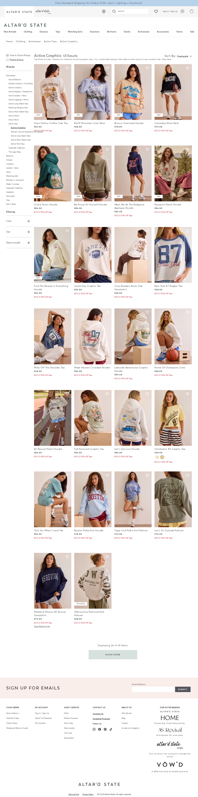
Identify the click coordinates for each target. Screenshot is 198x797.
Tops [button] (8, 200)
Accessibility (69, 738)
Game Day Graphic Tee (87, 286)
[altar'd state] (25, 25)
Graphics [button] (10, 164)
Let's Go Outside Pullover (169, 530)
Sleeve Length (13, 242)
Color (9, 221)
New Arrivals (10, 31)
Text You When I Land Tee (48, 530)
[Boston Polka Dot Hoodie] (93, 499)
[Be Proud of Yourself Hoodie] (93, 173)
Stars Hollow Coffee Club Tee (51, 123)
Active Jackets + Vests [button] (17, 96)
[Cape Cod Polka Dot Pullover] (133, 499)
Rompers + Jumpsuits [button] (15, 180)
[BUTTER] (162, 457)
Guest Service (71, 707)
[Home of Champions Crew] (173, 336)
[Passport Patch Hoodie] (173, 173)
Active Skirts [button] (14, 120)
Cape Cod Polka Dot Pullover (131, 530)
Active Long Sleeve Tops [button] (18, 104)
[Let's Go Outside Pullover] (173, 499)
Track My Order (12, 718)
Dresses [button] (9, 160)
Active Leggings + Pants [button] (18, 100)
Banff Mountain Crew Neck (89, 123)
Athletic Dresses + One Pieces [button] (21, 84)
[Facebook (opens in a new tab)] (99, 729)
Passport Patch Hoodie (168, 204)
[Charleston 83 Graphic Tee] (173, 418)
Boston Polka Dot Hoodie (88, 530)
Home (179, 31)
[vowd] (170, 764)
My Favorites (40, 723)
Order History (11, 723)
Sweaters (94, 31)
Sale (192, 31)
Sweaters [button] (10, 192)
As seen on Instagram (130, 728)
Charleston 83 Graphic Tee (170, 449)
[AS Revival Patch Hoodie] (52, 418)
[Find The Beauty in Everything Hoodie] (52, 255)
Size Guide (68, 723)
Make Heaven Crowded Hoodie (92, 367)
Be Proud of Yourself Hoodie (90, 204)
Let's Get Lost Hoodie (127, 449)
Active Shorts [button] (14, 116)
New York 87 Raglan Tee (169, 286)
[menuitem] (10, 32)
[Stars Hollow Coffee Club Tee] (52, 92)
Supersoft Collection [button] (17, 148)
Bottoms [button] (9, 156)
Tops (57, 31)
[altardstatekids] (43, 11)
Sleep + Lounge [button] (12, 184)
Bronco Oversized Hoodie (129, 123)
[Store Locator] (104, 11)
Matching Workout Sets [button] (18, 108)
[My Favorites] (156, 11)
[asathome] (170, 715)
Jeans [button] (8, 172)
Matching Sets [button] (12, 176)
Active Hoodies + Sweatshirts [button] (20, 92)
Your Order (12, 707)
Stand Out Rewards (43, 718)
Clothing (28, 31)
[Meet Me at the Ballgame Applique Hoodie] (133, 173)
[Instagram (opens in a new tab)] (94, 729)
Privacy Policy (88, 794)
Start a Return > (13, 713)
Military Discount (71, 718)
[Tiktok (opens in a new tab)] (111, 729)
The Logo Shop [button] (15, 152)
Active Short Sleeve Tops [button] (18, 112)
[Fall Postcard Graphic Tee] (93, 418)
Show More (113, 654)
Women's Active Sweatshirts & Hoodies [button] (27, 132)
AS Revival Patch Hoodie (48, 449)
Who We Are (127, 713)
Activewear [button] (10, 75)
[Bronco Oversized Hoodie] (133, 92)
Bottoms (111, 31)
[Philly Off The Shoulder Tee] (52, 336)
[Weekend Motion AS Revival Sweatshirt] (52, 581)
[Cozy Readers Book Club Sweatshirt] (133, 255)
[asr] (170, 729)
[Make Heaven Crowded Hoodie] (93, 336)
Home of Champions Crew (170, 367)
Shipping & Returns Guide (17, 728)
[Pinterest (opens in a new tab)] (105, 729)
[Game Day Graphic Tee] (93, 255)
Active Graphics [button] (15, 88)
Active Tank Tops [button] (18, 144)
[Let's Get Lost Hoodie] (133, 418)
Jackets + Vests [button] (12, 168)
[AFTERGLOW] (157, 457)
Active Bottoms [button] (15, 79)
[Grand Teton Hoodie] (52, 173)
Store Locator (69, 728)
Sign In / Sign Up (42, 713)
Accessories (163, 31)
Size (8, 232)
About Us (127, 707)
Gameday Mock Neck (167, 123)
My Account (41, 707)
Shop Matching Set (42, 626)
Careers (125, 723)
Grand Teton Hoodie (46, 204)
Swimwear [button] (10, 196)
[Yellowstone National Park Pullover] (93, 581)
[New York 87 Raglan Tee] (173, 255)
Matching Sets (75, 31)
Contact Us (99, 707)
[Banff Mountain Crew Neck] (93, 92)
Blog (123, 718)
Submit (183, 689)
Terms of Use (73, 794)
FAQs (66, 713)
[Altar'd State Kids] (170, 744)
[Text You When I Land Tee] (52, 499)
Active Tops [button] (13, 124)
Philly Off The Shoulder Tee (49, 367)
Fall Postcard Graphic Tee (89, 449)
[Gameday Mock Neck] (173, 92)
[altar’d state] (19, 11)
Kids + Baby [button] (11, 204)
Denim (127, 31)
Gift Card (68, 733)
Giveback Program (101, 719)
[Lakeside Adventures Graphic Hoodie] (133, 336)
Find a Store (17, 59)
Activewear (143, 31)
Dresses (44, 31)
